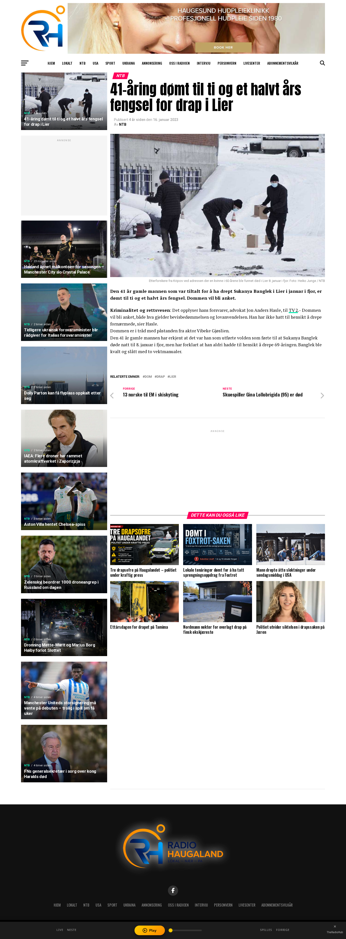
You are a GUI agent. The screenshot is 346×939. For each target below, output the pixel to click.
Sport (110, 63)
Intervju (203, 63)
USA (95, 63)
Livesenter (251, 63)
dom (148, 376)
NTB (83, 63)
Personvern (227, 63)
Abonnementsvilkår (282, 63)
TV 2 (293, 310)
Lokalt (67, 63)
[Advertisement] (64, 178)
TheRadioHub (335, 932)
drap (161, 376)
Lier (172, 376)
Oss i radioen (179, 63)
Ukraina (128, 63)
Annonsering (152, 63)
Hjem (51, 63)
